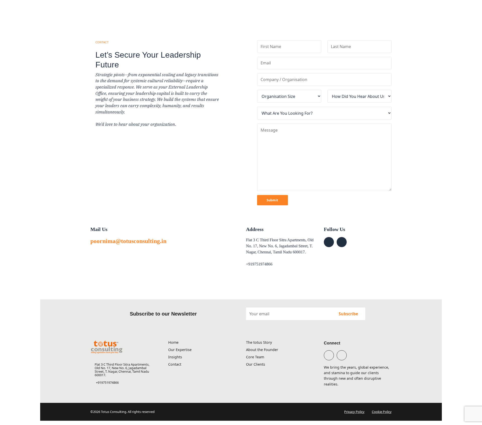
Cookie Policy (382, 411)
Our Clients (255, 364)
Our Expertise (180, 349)
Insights (175, 357)
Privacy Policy (354, 411)
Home (173, 342)
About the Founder (262, 349)
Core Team (255, 357)
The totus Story (259, 342)
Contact (174, 364)
